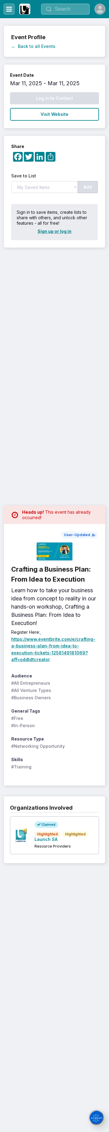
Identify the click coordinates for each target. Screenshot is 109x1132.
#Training (21, 766)
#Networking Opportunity (38, 746)
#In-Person (23, 725)
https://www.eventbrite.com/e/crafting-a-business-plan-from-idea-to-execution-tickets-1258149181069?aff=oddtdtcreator (53, 646)
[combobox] (65, 9)
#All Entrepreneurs (30, 683)
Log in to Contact (54, 98)
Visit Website (54, 114)
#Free (17, 718)
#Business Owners (31, 697)
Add (88, 187)
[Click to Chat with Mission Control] (96, 1117)
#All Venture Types (31, 690)
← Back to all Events (33, 46)
